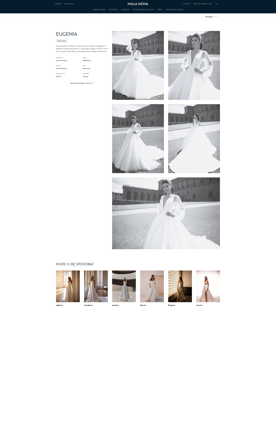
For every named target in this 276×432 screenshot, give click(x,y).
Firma (159, 10)
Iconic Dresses (61, 60)
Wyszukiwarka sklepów (143, 10)
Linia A (58, 76)
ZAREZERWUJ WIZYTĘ (174, 10)
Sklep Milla (69, 4)
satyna (85, 76)
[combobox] (217, 4)
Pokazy (58, 4)
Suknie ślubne (99, 10)
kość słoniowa (61, 68)
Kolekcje (125, 10)
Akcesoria (113, 10)
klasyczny (86, 68)
